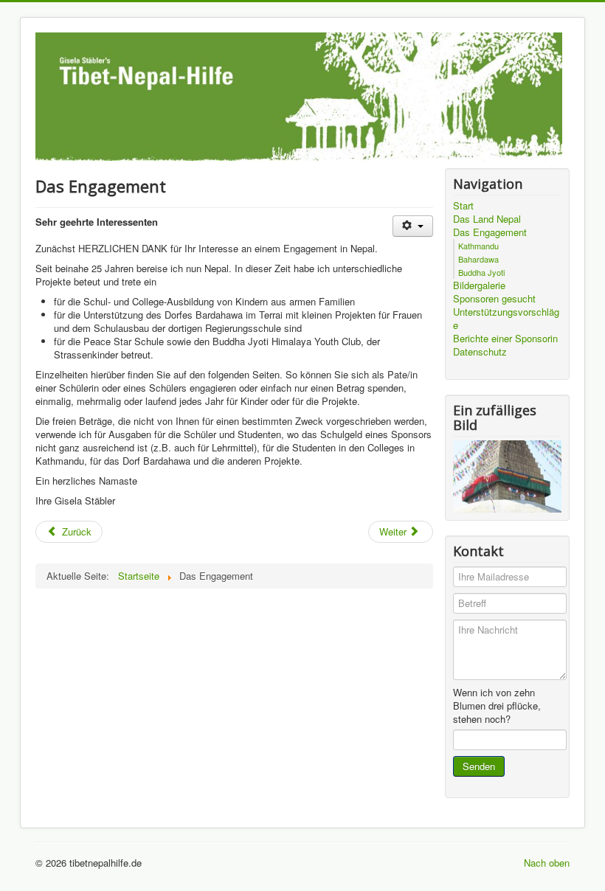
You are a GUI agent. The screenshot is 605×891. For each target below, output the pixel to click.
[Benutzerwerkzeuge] (413, 226)
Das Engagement (490, 232)
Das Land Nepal (487, 219)
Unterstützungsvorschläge (506, 318)
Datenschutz (480, 351)
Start (463, 205)
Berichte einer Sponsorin (505, 338)
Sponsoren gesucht (494, 298)
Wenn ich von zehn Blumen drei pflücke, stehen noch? (497, 706)
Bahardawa (478, 259)
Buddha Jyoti (481, 272)
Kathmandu (478, 246)
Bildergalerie (479, 285)
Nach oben (547, 863)
